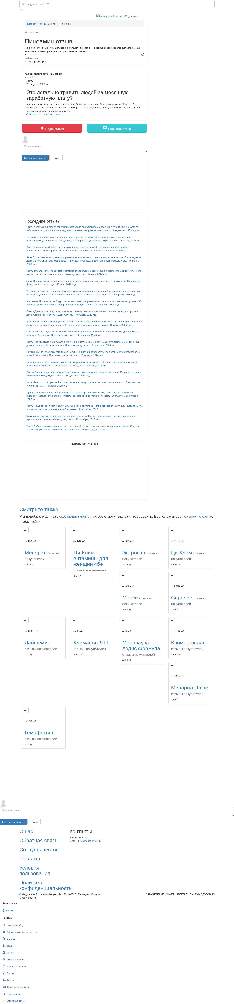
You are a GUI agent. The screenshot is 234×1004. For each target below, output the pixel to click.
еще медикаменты (74, 516)
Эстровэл (140, 555)
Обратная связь (38, 840)
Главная (31, 23)
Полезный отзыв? (39, 114)
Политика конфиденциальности (45, 885)
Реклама (29, 858)
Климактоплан (188, 645)
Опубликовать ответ (35, 158)
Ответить (57, 114)
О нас (26, 831)
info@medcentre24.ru (89, 840)
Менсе (136, 600)
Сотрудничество (39, 849)
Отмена (56, 158)
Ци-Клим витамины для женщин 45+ (90, 560)
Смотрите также (38, 509)
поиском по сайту (197, 516)
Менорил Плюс (189, 690)
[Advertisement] (84, 475)
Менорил (42, 555)
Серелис (188, 600)
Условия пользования (34, 870)
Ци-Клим (188, 555)
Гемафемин (41, 735)
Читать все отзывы (84, 443)
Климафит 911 (91, 645)
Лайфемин (41, 645)
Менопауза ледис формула (141, 648)
